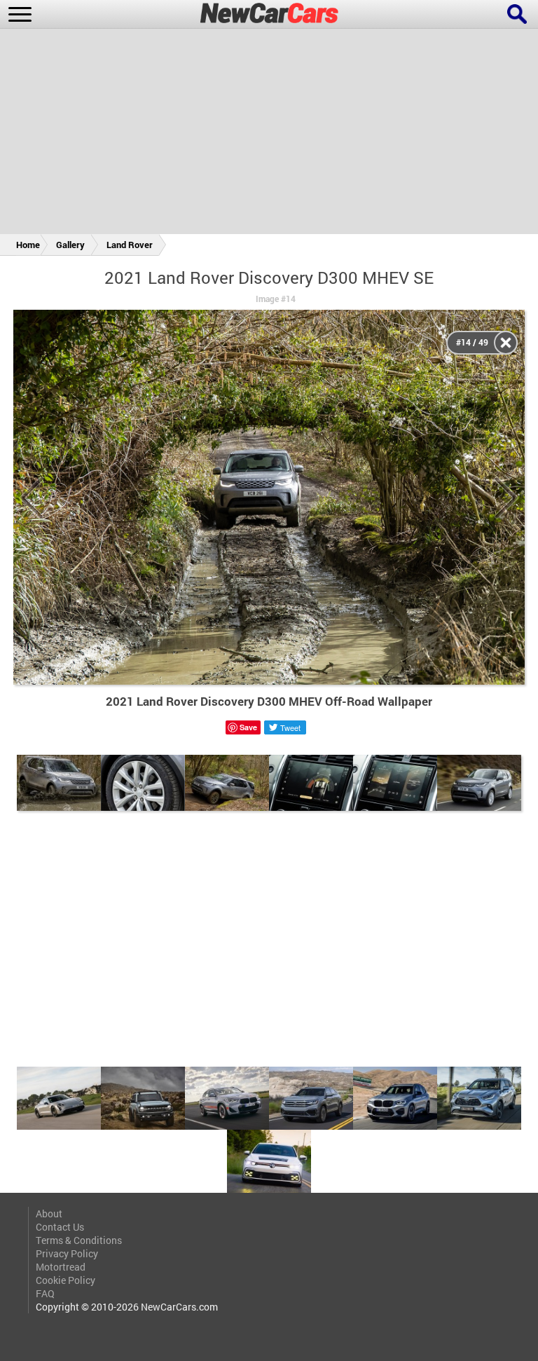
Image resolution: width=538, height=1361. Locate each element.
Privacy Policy (67, 1253)
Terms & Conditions (79, 1240)
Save (248, 727)
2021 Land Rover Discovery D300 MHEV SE (269, 277)
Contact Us (60, 1226)
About (49, 1213)
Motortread (60, 1266)
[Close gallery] (506, 343)
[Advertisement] (269, 133)
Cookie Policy (65, 1280)
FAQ (45, 1293)
